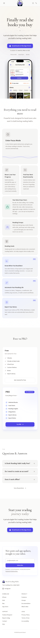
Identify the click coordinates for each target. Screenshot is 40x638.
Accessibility (25, 621)
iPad (24, 51)
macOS (20, 51)
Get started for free (24, 380)
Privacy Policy (26, 615)
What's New (25, 607)
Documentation (26, 604)
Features (24, 597)
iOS (29, 51)
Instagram (6, 589)
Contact (4, 621)
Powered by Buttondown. (12, 571)
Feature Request (7, 615)
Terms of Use (25, 618)
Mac (3, 604)
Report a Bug (6, 618)
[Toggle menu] (4, 3)
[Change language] (36, 3)
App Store (5, 607)
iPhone (4, 597)
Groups (24, 600)
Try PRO (24, 424)
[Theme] (33, 3)
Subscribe (20, 565)
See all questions (19, 488)
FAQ (3, 624)
